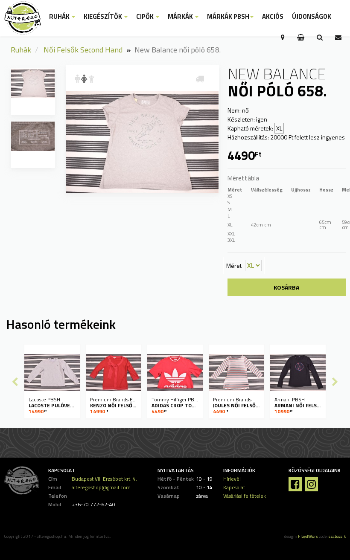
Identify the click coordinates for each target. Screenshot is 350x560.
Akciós (272, 16)
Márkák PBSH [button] (228, 16)
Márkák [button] (181, 16)
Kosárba (286, 287)
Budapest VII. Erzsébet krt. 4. (104, 479)
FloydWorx (308, 536)
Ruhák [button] (60, 16)
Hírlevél (232, 479)
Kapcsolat (234, 487)
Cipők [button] (145, 16)
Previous (15, 381)
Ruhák (21, 49)
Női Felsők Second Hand (83, 49)
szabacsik (337, 536)
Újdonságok (311, 16)
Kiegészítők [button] (103, 16)
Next (335, 381)
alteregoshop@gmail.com (101, 487)
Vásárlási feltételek (244, 496)
